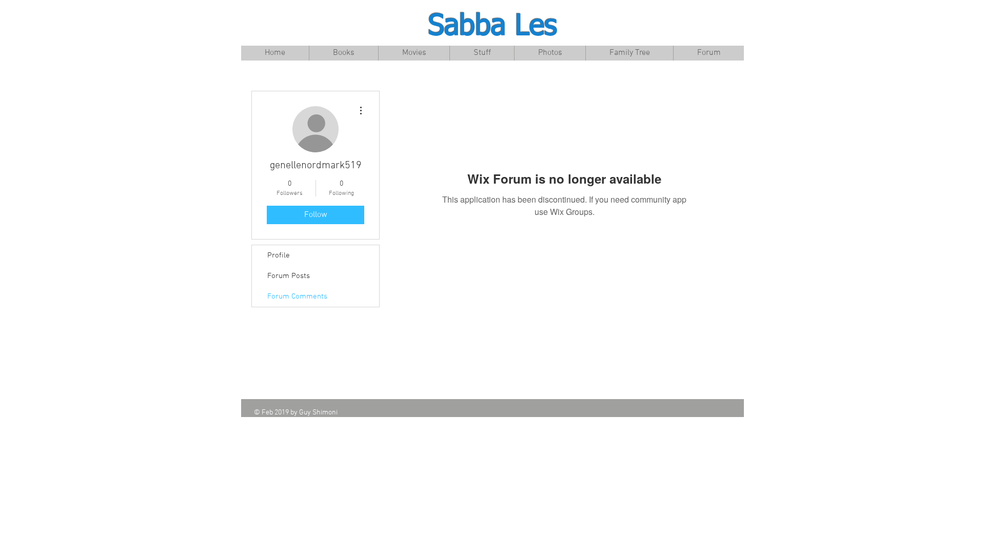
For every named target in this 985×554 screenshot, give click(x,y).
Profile (278, 255)
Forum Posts (288, 276)
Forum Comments (297, 296)
